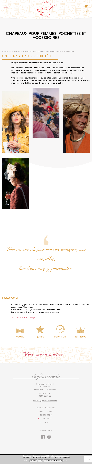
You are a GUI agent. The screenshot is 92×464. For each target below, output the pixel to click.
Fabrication (46, 411)
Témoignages (46, 418)
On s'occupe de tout (19, 318)
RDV (86, 11)
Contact (46, 422)
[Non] (89, 459)
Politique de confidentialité (53, 460)
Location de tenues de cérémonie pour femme (22, 51)
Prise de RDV (46, 415)
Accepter (33, 460)
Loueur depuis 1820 (46, 408)
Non (40, 460)
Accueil (4, 51)
